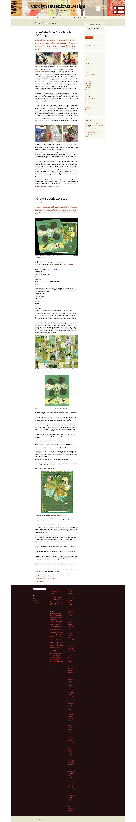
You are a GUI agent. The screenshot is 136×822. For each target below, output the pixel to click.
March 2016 (70, 782)
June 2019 (70, 707)
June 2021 (70, 657)
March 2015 (70, 806)
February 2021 (71, 666)
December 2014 (71, 810)
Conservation (88, 70)
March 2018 (70, 731)
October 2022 (71, 626)
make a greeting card (39, 210)
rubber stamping (57, 645)
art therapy (52, 622)
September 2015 (71, 795)
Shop (85, 18)
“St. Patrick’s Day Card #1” (61, 408)
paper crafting (54, 210)
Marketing (70, 39)
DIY (59, 626)
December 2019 (71, 694)
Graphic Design (88, 81)
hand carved (56, 559)
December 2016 (71, 764)
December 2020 (71, 670)
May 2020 (70, 683)
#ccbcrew (53, 207)
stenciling (58, 659)
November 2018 (71, 716)
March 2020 (70, 688)
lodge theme (69, 45)
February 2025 (71, 596)
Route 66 (87, 105)
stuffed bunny (61, 46)
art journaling (61, 621)
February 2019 (71, 712)
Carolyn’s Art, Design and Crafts (49, 18)
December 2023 (71, 613)
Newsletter (62, 18)
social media (56, 655)
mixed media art (57, 636)
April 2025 (70, 593)
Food (86, 76)
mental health (52, 634)
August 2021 (70, 653)
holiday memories (48, 45)
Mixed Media (87, 92)
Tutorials (68, 206)
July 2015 (70, 799)
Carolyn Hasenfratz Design (70, 558)
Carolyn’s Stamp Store (91, 46)
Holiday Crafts (59, 39)
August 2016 (70, 773)
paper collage (48, 210)
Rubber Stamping (61, 206)
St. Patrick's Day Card (63, 212)
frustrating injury (39, 71)
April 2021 (70, 661)
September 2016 (71, 771)
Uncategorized (88, 111)
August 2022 (70, 628)
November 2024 (71, 598)
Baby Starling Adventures (96, 123)
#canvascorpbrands (46, 207)
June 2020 (70, 681)
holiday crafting (74, 43)
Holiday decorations (39, 45)
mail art (61, 629)
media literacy (60, 632)
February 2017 (71, 760)
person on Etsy (65, 88)
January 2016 (70, 786)
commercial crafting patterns (46, 43)
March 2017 (70, 758)
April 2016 (70, 780)
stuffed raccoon (38, 48)
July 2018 (70, 723)
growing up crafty (56, 43)
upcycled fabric (46, 48)
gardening (58, 628)
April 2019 (70, 709)
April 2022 (70, 635)
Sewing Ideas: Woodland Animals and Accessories (47, 186)
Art (85, 61)
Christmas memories (57, 42)
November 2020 (71, 672)
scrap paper (42, 212)
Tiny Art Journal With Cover (55, 591)
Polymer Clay (88, 100)
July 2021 (70, 655)
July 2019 (70, 705)
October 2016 (71, 769)
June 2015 (70, 801)
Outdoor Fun (87, 94)
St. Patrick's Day (54, 212)
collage (45, 209)
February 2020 (71, 690)
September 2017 (71, 745)
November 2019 (71, 696)
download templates (51, 209)
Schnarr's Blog (55, 647)
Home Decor (65, 39)
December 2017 (71, 738)
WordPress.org (36, 605)
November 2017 (71, 740)
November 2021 (71, 646)
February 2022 (71, 639)
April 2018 (70, 729)
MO (61, 636)
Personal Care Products (90, 98)
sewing (51, 655)
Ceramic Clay (87, 67)
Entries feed (35, 600)
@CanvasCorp (58, 619)
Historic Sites (88, 83)
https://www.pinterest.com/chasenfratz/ (45, 576)
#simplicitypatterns (67, 40)
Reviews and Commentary (90, 103)
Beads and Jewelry (89, 63)
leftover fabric (63, 45)
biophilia (73, 40)
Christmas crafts (49, 42)
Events (86, 72)
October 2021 (71, 648)
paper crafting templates (63, 210)
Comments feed (36, 602)
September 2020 (71, 677)
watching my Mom (50, 163)
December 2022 (71, 624)
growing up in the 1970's (65, 43)
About (38, 18)
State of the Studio (96, 129)
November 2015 (71, 791)
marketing (56, 631)
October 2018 (71, 718)
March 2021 (70, 663)
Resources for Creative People (74, 18)
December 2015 (71, 788)
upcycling (54, 661)
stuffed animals (54, 46)
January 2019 (70, 714)
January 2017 (70, 762)
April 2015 (70, 804)
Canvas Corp (71, 207)
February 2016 (71, 784)
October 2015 (71, 793)
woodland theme (68, 48)
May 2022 (70, 633)
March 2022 (70, 637)
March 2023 (70, 620)
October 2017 (71, 742)
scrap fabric (48, 46)
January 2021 (70, 668)
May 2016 (70, 777)
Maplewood (52, 631)
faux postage (54, 628)
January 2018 (70, 736)
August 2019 (70, 703)
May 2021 (70, 659)
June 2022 (70, 631)
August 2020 (70, 679)
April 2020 (70, 685)
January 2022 (70, 642)
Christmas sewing (66, 42)
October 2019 (71, 699)
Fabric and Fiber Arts (51, 39)
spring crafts (48, 212)
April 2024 (70, 607)
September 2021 (71, 650)
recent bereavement (68, 69)
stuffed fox (72, 46)
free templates (60, 209)
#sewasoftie (60, 40)
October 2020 (71, 674)
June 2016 (70, 775)
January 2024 (70, 611)
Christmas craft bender (40, 42)
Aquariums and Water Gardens (91, 57)
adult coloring (56, 621)
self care (60, 653)
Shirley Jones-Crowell (89, 131)
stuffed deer (67, 46)
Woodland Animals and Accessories (57, 48)
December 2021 (71, 644)
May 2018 (70, 727)
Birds (86, 65)
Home (32, 18)
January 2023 (70, 622)
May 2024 (70, 604)
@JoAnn (51, 621)
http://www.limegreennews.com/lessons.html (46, 578)
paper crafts (71, 210)
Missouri (56, 634)
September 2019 (71, 701)
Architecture (87, 59)
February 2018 (71, 734)
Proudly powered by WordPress (38, 819)
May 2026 (70, 591)
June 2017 (70, 751)
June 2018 (70, 725)
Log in (34, 598)
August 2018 (70, 720)
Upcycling (43, 40)
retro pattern (42, 46)
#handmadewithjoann (52, 40)
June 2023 (70, 617)
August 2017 (70, 747)
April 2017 (70, 755)
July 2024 (70, 600)
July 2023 (70, 615)
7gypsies (66, 207)
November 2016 (71, 766)
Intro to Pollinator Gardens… (56, 593)
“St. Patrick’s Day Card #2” (61, 515)
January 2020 (70, 692)
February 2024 (71, 609)
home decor (56, 629)
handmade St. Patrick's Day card (70, 209)
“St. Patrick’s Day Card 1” (54, 264)
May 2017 (70, 753)
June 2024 (70, 602)
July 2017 (70, 749)
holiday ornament (56, 45)
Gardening (87, 78)
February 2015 (71, 808)
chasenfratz (87, 125)
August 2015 (70, 797)
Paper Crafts (55, 206)
